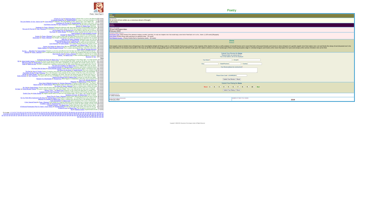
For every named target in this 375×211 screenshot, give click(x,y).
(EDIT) (113, 14)
